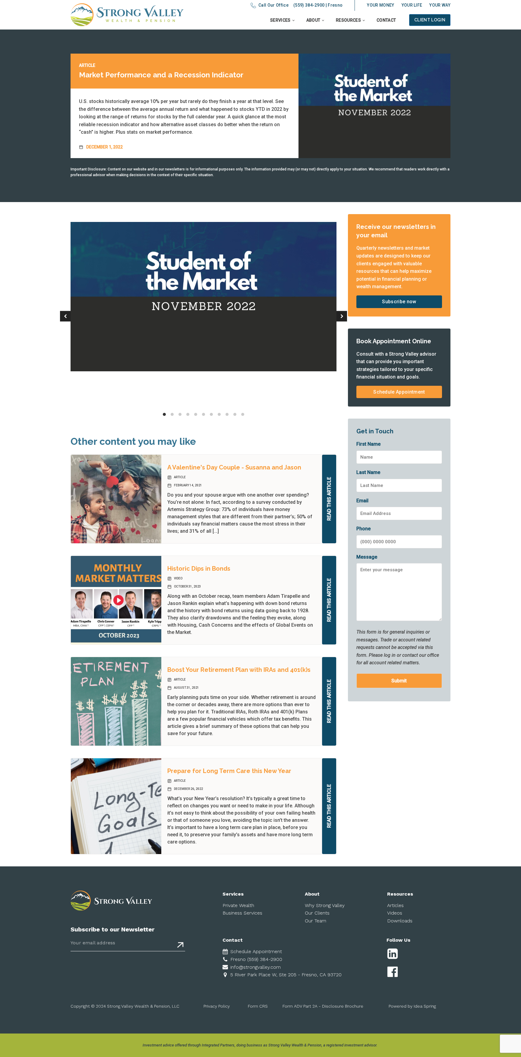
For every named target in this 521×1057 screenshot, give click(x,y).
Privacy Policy (217, 1006)
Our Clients (317, 913)
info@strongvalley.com (255, 967)
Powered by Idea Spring (412, 1006)
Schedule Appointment (399, 392)
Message (366, 557)
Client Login (429, 19)
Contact (386, 20)
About (313, 20)
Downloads (399, 921)
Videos (394, 913)
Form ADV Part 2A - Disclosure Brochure (323, 1006)
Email (362, 501)
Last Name (368, 472)
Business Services (242, 913)
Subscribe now (399, 301)
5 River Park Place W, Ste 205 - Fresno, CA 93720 (286, 974)
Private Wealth (238, 905)
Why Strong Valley (325, 905)
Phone (363, 529)
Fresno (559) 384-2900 (256, 959)
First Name (368, 444)
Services (280, 20)
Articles (395, 905)
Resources (348, 20)
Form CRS (258, 1006)
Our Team (315, 921)
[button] (65, 316)
